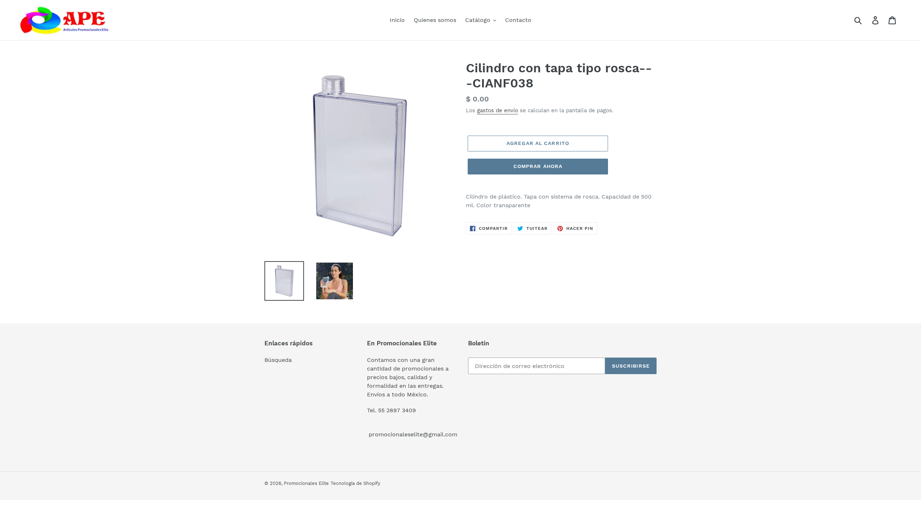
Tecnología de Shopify (355, 483)
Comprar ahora (538, 166)
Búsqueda (278, 359)
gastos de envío (497, 110)
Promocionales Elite (306, 483)
